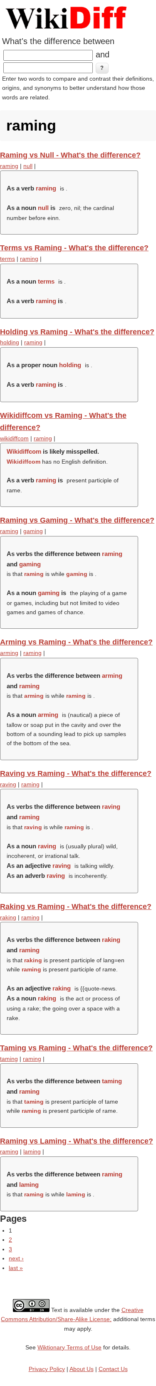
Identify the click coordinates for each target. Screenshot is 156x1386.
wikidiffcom (14, 438)
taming (9, 1058)
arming (9, 653)
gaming (33, 531)
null (27, 166)
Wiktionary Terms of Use (69, 1347)
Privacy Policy (47, 1369)
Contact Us (113, 1369)
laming (32, 1151)
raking (8, 917)
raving (8, 784)
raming (9, 166)
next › (16, 1258)
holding (9, 342)
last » (16, 1268)
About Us (81, 1369)
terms (7, 258)
